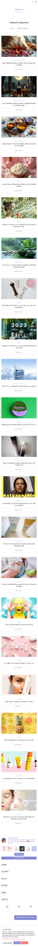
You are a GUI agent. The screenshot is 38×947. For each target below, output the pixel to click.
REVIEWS (4, 885)
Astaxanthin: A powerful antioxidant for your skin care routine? (19, 504)
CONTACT (4, 899)
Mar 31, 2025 (18, 191)
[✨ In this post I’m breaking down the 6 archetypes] (9, 848)
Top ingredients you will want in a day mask (19, 740)
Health (19, 181)
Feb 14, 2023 (18, 352)
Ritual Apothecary (19, 60)
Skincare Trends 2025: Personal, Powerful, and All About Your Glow (19, 225)
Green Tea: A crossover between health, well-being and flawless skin (19, 266)
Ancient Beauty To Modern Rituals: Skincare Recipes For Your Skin (19, 145)
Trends (19, 221)
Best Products (19, 460)
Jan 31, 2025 (18, 231)
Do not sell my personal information (14, 939)
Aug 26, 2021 (18, 745)
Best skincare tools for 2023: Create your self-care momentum (19, 306)
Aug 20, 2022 (18, 429)
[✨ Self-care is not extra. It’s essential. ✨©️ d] (34, 848)
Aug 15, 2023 (18, 312)
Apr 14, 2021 (18, 823)
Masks (19, 581)
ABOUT (3, 892)
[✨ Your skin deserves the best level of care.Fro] (28, 848)
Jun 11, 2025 (18, 110)
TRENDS (4, 865)
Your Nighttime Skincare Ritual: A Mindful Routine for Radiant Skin (19, 104)
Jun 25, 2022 (18, 469)
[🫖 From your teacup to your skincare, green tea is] (22, 848)
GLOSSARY (5, 871)
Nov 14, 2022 (18, 391)
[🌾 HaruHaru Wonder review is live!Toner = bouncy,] (16, 848)
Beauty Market (19, 383)
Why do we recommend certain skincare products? (19, 386)
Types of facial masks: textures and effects (19, 625)
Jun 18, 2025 (18, 69)
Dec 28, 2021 (18, 668)
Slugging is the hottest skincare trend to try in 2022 (19, 425)
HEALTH (4, 878)
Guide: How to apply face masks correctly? (19, 702)
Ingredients (19, 262)
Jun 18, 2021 (18, 783)
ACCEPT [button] (17, 942)
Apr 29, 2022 (18, 550)
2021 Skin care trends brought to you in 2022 (19, 663)
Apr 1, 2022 (18, 591)
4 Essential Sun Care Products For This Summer (19, 778)
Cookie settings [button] (7, 943)
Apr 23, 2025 (18, 150)
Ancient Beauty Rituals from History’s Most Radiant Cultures (19, 185)
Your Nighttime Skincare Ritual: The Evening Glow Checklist (19, 64)
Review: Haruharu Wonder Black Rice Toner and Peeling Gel (19, 464)
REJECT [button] (24, 942)
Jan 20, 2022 (18, 629)
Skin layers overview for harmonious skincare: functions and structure (19, 818)
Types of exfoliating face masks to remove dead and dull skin (19, 585)
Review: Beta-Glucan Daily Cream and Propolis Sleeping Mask (19, 545)
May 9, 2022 (18, 510)
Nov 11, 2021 (18, 706)
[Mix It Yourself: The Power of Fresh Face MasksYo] (3, 848)
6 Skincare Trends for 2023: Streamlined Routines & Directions (19, 347)
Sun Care (19, 775)
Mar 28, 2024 (18, 271)
